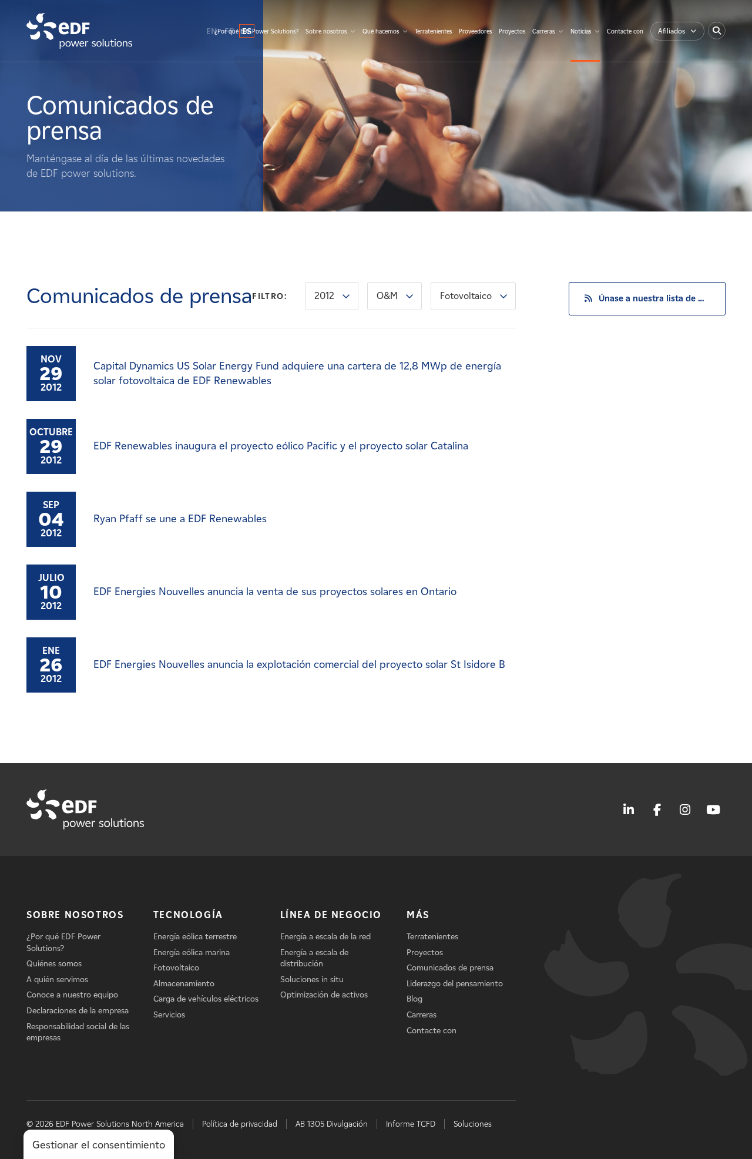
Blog (414, 999)
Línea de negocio (331, 915)
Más (418, 915)
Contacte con (625, 31)
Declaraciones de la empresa (77, 1011)
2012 (324, 295)
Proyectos (512, 31)
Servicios (169, 1015)
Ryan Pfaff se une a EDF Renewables (180, 518)
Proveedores (475, 31)
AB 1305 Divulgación (332, 1124)
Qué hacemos (380, 31)
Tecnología (188, 915)
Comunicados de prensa (450, 968)
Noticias (580, 31)
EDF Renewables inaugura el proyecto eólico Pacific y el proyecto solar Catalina (280, 445)
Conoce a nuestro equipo (72, 995)
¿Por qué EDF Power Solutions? (256, 31)
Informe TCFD (410, 1124)
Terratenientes (433, 31)
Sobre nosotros (326, 31)
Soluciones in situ (312, 980)
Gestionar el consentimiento (98, 1144)
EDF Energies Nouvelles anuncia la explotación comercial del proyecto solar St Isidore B (299, 664)
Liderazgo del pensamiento (455, 984)
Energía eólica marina (191, 953)
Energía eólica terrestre (195, 937)
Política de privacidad (239, 1124)
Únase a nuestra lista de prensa (662, 298)
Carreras (543, 31)
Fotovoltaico (466, 295)
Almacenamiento (183, 984)
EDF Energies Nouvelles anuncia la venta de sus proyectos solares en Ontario (274, 591)
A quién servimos (57, 980)
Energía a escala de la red (325, 937)
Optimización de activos (324, 995)
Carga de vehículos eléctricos (205, 999)
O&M (387, 295)
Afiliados (671, 30)
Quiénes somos (54, 964)
